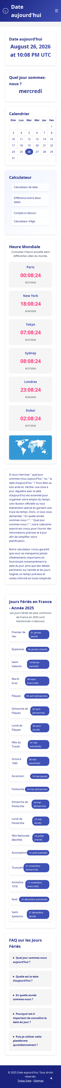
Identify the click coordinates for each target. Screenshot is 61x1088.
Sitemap (39, 1080)
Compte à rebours (25, 213)
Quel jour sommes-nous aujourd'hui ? (30, 960)
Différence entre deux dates (27, 200)
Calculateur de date (26, 187)
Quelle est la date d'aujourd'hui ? (25, 979)
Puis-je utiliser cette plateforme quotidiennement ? (27, 1041)
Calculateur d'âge (24, 221)
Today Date (24, 1080)
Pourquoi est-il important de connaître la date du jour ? (30, 1018)
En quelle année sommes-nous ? (24, 997)
